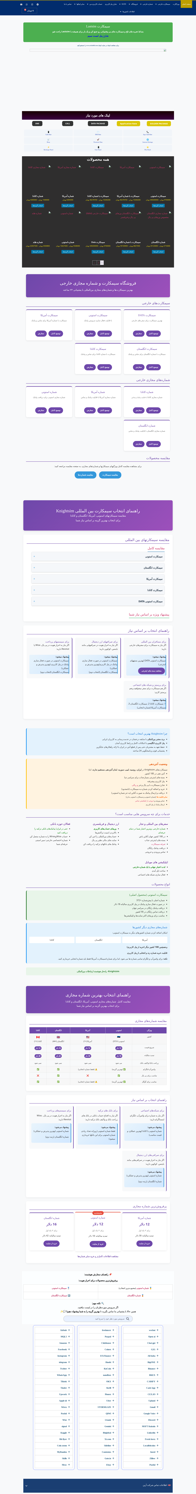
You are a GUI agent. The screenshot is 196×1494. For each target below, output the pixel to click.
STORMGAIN (104, 1407)
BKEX (152, 1375)
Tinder (64, 1388)
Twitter (63, 1369)
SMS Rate (98, 133)
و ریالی (135, 785)
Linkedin (151, 1433)
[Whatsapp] (27, 5)
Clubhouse (106, 1343)
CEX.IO (151, 1394)
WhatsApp (62, 1375)
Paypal (108, 1336)
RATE (124, 4)
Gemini (108, 1426)
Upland (152, 1401)
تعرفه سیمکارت (158, 844)
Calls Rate (48, 133)
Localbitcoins (149, 1445)
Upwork (63, 1394)
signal (64, 1426)
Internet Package (148, 140)
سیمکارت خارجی (164, 4)
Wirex (64, 1407)
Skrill (108, 1388)
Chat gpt (151, 1343)
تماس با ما (68, 4)
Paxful (152, 1465)
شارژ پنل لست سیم (98, 35)
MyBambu (62, 1452)
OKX (108, 1381)
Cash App (150, 1388)
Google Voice (149, 1413)
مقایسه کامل (156, 548)
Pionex (108, 1394)
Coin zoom (62, 1445)
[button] (142, 1330)
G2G (153, 1349)
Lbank (108, 1420)
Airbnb (63, 1330)
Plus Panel (148, 148)
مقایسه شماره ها (85, 475)
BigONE (151, 1362)
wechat (152, 1330)
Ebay (108, 1465)
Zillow (152, 1458)
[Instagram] (32, 5)
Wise (64, 1420)
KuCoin (107, 1369)
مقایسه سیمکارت (110, 475)
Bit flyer (63, 1439)
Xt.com (108, 1439)
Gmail (152, 1407)
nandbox (107, 1375)
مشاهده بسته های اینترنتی (151, 671)
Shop (48, 140)
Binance (151, 1369)
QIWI (108, 1413)
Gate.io (108, 1458)
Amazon (63, 1343)
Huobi (108, 1362)
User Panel (98, 148)
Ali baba (151, 1356)
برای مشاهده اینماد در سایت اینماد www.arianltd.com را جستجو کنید (98, 45)
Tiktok (64, 1381)
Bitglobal (107, 1433)
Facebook (62, 1349)
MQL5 (64, 1336)
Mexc (64, 1465)
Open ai (151, 1336)
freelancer (106, 1330)
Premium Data (98, 140)
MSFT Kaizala (148, 1426)
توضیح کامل (153, 333)
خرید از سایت (144, 1243)
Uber (108, 1401)
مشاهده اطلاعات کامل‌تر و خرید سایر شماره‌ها (98, 1256)
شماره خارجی (148, 4)
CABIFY (151, 1381)
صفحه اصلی (186, 4)
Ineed (152, 1452)
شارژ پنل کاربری (111, 4)
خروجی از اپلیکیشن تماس (144, 801)
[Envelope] (21, 5)
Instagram (62, 1356)
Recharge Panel (48, 148)
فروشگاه (134, 4)
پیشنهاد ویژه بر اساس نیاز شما (149, 614)
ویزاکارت (176, 4)
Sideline (107, 1445)
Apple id (63, 1401)
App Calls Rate (147, 133)
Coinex (108, 1349)
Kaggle (64, 1433)
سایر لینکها (80, 4)
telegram (63, 1362)
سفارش (139, 333)
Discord (151, 1420)
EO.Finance (105, 1356)
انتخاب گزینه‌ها (158, 206)
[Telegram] (38, 5)
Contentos (106, 1452)
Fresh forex (150, 1439)
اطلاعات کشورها (129, 12)
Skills (64, 1458)
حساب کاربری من (95, 4)
